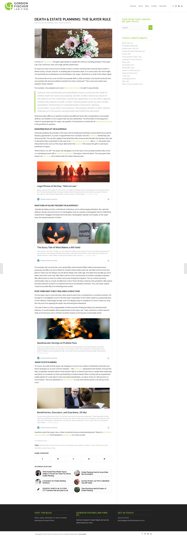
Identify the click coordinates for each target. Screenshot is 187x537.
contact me (67, 435)
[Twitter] (176, 6)
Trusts (124, 76)
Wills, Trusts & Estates (62, 23)
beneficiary (93, 136)
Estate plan (54, 445)
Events (124, 54)
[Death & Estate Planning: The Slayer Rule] (73, 43)
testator (79, 144)
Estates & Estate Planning (44, 23)
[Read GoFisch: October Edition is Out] (185, 268)
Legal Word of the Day (130, 59)
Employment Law (128, 48)
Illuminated (82, 534)
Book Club (126, 43)
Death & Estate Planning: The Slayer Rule (73, 19)
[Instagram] (178, 6)
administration (68, 380)
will (96, 141)
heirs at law (90, 445)
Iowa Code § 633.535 (72, 88)
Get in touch (126, 512)
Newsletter (126, 65)
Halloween (47, 62)
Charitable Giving (128, 46)
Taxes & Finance (128, 73)
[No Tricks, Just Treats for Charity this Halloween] (1, 268)
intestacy (100, 445)
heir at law (47, 156)
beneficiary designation (64, 153)
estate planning (67, 445)
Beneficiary (44, 445)
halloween (79, 445)
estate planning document (80, 141)
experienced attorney (104, 121)
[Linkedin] (181, 6)
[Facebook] (173, 6)
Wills (124, 81)
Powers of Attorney (129, 70)
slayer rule (46, 448)
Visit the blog (43, 512)
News (124, 62)
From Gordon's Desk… (130, 57)
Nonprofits (126, 68)
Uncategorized (127, 79)
